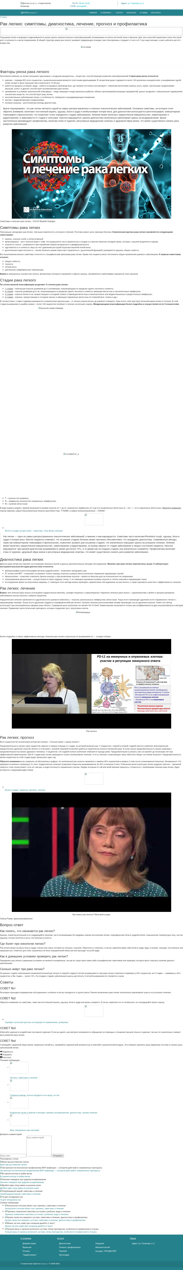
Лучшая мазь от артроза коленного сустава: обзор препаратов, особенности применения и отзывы (51, 1231)
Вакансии (26, 1247)
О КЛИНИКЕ (106, 12)
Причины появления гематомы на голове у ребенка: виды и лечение (36, 1214)
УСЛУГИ (119, 12)
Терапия (63, 1251)
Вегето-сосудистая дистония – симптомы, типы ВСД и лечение (34, 530)
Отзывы (26, 1251)
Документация (29, 1243)
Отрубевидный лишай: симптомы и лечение (20, 1193)
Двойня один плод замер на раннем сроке (19, 1188)
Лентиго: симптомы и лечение (24, 1077)
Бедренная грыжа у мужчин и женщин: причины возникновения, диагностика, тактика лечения (53, 1112)
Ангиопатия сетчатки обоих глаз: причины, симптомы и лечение (34, 1208)
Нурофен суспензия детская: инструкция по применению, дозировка (36, 1022)
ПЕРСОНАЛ (131, 12)
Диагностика (65, 1243)
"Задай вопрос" (29, 1254)
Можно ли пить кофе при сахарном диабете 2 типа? (29, 1226)
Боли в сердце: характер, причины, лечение (25, 789)
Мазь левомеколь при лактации (24, 1130)
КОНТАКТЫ (156, 12)
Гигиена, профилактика (70, 1247)
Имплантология (102, 1247)
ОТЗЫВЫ (143, 12)
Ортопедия (64, 1254)
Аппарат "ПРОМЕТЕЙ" (106, 1251)
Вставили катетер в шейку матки (15, 1176)
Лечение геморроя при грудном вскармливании (22, 1182)
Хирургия (99, 1243)
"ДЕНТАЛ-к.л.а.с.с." (29, 12)
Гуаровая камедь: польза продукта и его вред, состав (34, 1095)
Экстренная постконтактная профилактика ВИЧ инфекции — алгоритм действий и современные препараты (50, 1170)
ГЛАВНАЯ (93, 12)
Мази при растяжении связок (13, 1164)
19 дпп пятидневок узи (10, 1199)
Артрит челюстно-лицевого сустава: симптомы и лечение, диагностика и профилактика (45, 1220)
